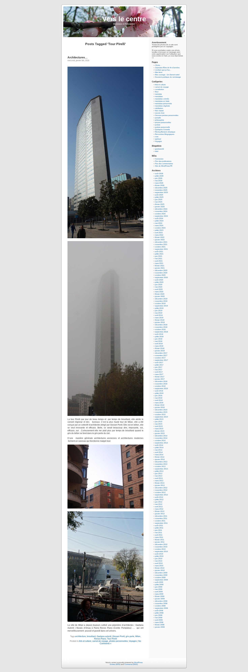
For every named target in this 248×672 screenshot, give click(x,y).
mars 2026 (159, 183)
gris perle (130, 636)
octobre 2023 (160, 228)
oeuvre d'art (159, 113)
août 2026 (159, 173)
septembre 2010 (161, 551)
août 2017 (159, 362)
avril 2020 (159, 289)
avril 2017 (159, 372)
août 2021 (159, 251)
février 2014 (159, 457)
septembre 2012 (161, 495)
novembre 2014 (161, 438)
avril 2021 (159, 261)
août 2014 (159, 445)
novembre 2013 (161, 464)
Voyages (133, 641)
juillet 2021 (159, 254)
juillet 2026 (159, 176)
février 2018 (159, 348)
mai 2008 (158, 618)
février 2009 (159, 596)
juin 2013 (158, 473)
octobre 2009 (160, 577)
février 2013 (159, 483)
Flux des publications (163, 161)
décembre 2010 (161, 544)
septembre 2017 (161, 360)
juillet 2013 (159, 471)
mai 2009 (158, 589)
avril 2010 (159, 563)
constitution (159, 89)
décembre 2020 (161, 270)
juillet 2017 (159, 365)
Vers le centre (124, 19)
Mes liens (158, 72)
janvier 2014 (160, 459)
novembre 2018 (161, 327)
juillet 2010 (159, 556)
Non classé (159, 111)
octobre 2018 (160, 329)
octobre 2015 (160, 414)
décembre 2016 (161, 381)
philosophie (159, 120)
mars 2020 (159, 292)
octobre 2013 (160, 466)
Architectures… (77, 57)
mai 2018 (158, 341)
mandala (158, 94)
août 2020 (159, 280)
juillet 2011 (159, 528)
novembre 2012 (161, 490)
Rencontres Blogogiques (164, 134)
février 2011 (159, 540)
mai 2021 (158, 258)
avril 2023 (159, 233)
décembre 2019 (161, 299)
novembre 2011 (161, 518)
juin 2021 (158, 256)
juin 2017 (158, 367)
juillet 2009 (159, 584)
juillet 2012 (159, 499)
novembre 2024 (161, 211)
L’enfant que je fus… (163, 70)
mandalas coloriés (162, 99)
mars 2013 (159, 481)
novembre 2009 (161, 575)
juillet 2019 (159, 308)
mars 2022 (159, 235)
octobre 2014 (160, 440)
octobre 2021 (160, 247)
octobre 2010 (160, 549)
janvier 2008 (160, 627)
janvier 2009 (160, 599)
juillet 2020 (159, 282)
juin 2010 (158, 558)
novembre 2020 (161, 273)
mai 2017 (158, 370)
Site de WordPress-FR (163, 166)
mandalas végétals (162, 106)
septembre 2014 (161, 443)
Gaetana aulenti (104, 636)
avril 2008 (159, 620)
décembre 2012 (161, 488)
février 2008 (159, 625)
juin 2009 (158, 587)
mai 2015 (158, 424)
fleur (156, 92)
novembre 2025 (161, 190)
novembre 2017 (161, 355)
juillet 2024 (159, 221)
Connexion (159, 159)
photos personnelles (118, 641)
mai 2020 (158, 287)
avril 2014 (159, 452)
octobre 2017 (160, 358)
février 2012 (159, 511)
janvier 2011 (159, 542)
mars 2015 (159, 429)
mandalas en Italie (162, 101)
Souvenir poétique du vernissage (168, 77)
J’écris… (158, 65)
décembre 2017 (161, 353)
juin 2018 (158, 339)
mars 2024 (159, 225)
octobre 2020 (160, 275)
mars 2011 (159, 537)
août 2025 (159, 195)
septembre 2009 (161, 580)
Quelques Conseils (162, 129)
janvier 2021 (160, 268)
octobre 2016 (160, 386)
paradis (158, 118)
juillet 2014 (159, 447)
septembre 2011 (161, 523)
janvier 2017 (160, 379)
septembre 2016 (161, 388)
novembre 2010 (161, 547)
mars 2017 (159, 374)
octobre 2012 (160, 492)
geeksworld (159, 149)
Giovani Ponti (118, 636)
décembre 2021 (161, 242)
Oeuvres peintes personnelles (166, 115)
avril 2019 (159, 315)
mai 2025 (158, 202)
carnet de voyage (100, 641)
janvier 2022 (160, 240)
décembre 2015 (161, 410)
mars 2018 (159, 346)
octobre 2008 (160, 606)
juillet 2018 (159, 336)
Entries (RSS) (115, 664)
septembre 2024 (161, 216)
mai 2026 (158, 181)
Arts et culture (85, 641)
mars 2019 (159, 318)
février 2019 (159, 320)
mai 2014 (158, 450)
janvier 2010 (160, 570)
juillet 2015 (159, 419)
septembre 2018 (161, 332)
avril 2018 (159, 344)
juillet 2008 (159, 613)
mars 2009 (159, 594)
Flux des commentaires (164, 163)
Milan (137, 636)
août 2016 (159, 391)
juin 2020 (158, 284)
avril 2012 (159, 507)
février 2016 (159, 405)
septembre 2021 (161, 249)
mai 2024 (158, 223)
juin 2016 (158, 395)
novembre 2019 (161, 301)
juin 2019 (158, 310)
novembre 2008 (161, 603)
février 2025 (159, 204)
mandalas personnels (163, 103)
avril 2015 (159, 426)
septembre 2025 (161, 192)
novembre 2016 (161, 384)
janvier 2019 (160, 322)
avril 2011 (158, 535)
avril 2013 (159, 478)
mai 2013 (158, 476)
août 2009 (159, 582)
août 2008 (159, 610)
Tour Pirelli (112, 639)
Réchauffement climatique (165, 132)
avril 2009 (159, 592)
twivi (156, 151)
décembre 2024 (161, 209)
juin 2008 (158, 615)
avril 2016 (159, 400)
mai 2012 (158, 504)
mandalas (159, 96)
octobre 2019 (160, 303)
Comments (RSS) (131, 664)
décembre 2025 (161, 188)
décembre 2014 (161, 436)
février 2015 (159, 431)
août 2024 (159, 218)
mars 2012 (159, 509)
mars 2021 (159, 263)
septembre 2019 (161, 306)
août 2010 (159, 554)
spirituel (158, 139)
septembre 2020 (161, 277)
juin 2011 (158, 530)
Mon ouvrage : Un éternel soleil (167, 75)
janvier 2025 (160, 207)
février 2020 (159, 294)
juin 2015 (158, 421)
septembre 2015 (161, 417)
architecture (80, 636)
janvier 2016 (160, 407)
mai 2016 (158, 398)
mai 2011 (158, 532)
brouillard (91, 636)
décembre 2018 (161, 325)
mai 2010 (158, 561)
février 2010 (159, 568)
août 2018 (159, 334)
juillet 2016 (159, 393)
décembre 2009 (161, 573)
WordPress (138, 662)
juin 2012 (158, 502)
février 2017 (159, 377)
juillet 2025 (159, 197)
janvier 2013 (160, 485)
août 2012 (159, 497)
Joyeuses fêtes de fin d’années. (167, 67)
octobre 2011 (160, 521)
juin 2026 (158, 178)
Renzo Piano (100, 639)
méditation (159, 108)
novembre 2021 (161, 244)
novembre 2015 (161, 412)
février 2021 (159, 266)
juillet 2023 (159, 230)
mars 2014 (159, 455)
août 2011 (159, 525)
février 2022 (159, 237)
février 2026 (159, 185)
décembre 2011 (161, 516)
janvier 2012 (160, 514)
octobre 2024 (160, 214)
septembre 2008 (161, 608)
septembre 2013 (161, 469)
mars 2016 (159, 403)
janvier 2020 (160, 296)
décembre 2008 (161, 601)
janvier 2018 (160, 351)
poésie (157, 125)
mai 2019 (158, 313)
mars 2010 (159, 566)
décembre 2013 (161, 462)
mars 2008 (159, 622)
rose (156, 137)
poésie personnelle (162, 127)
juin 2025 (158, 199)
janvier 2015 (160, 433)
